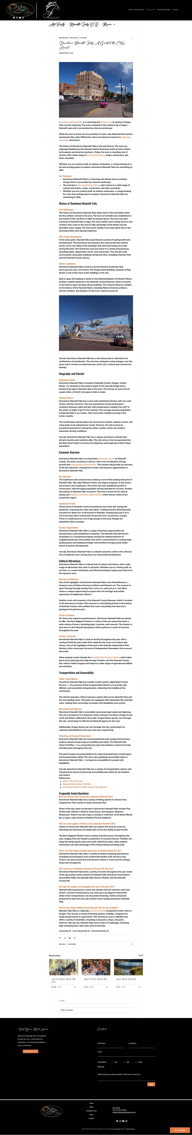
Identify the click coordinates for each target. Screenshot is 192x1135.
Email (100, 1052)
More (107, 24)
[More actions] (132, 38)
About (91, 1107)
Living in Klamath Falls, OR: (126, 979)
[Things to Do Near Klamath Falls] (96, 967)
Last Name (132, 1043)
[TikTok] (23, 18)
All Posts (57, 24)
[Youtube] (20, 18)
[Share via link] (75, 938)
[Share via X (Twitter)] (65, 938)
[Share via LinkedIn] (70, 938)
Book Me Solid (116, 1128)
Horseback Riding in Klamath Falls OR (63, 980)
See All (140, 955)
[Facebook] (14, 18)
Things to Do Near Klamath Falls (95, 979)
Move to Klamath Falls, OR (100, 931)
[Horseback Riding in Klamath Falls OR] (63, 967)
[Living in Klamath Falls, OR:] (128, 967)
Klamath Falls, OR (83, 24)
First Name (101, 1043)
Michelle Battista (130, 1128)
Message (101, 1067)
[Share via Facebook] (60, 938)
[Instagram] (17, 18)
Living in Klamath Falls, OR (81, 931)
